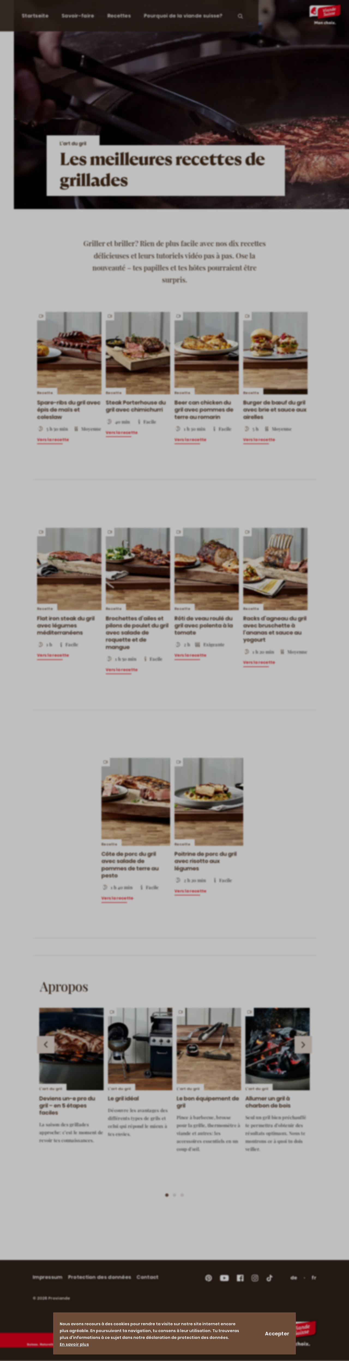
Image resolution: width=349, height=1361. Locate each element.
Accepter (277, 1333)
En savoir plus (74, 1344)
